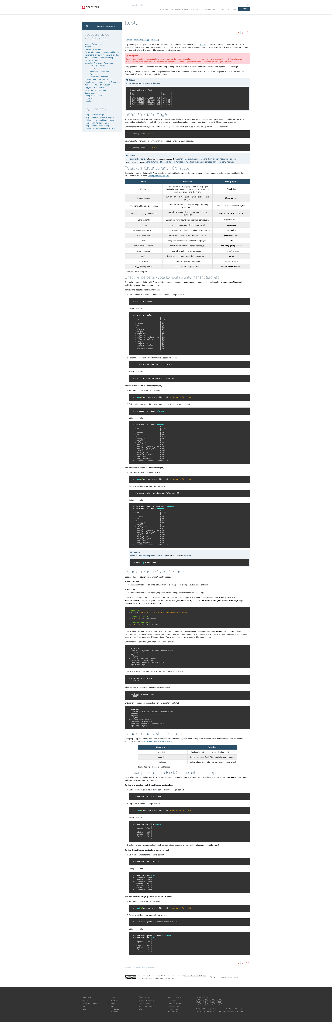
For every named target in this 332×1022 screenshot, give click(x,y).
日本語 (146, 40)
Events (112, 1004)
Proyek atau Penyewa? (99, 76)
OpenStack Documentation (106, 26)
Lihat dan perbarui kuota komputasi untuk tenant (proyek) (111, 120)
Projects (85, 1001)
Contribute (114, 1012)
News (84, 1009)
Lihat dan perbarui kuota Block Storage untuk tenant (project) (113, 128)
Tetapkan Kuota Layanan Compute (99, 117)
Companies (114, 1009)
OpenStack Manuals (146, 1001)
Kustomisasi (90, 93)
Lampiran (88, 101)
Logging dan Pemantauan (95, 87)
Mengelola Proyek (97, 66)
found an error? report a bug (226, 977)
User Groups (114, 1001)
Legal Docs (172, 1001)
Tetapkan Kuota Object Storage (98, 123)
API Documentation (146, 1006)
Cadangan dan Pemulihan (95, 90)
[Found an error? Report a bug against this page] (247, 33)
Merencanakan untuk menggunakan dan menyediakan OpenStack (113, 55)
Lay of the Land (91, 60)
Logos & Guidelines (174, 1004)
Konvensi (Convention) (94, 49)
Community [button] (196, 9)
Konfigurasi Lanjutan (93, 96)
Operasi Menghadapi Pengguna (98, 79)
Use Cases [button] (174, 9)
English (129, 40)
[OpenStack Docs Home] (87, 26)
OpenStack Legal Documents (163, 978)
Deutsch (154, 40)
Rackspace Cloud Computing (232, 1011)
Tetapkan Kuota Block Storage (97, 125)
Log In (244, 9)
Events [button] (185, 9)
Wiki (140, 1009)
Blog (222, 9)
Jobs (112, 1006)
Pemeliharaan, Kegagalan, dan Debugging (102, 82)
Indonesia (138, 40)
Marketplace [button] (210, 9)
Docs (228, 9)
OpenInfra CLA (173, 1012)
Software (162, 9)
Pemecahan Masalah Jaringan (97, 85)
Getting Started (144, 1004)
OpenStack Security (89, 1004)
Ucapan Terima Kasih (93, 44)
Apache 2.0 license (236, 1009)
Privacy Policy (173, 1009)
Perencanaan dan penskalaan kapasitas (101, 57)
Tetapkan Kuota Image (94, 115)
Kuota (92, 68)
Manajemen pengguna (99, 71)
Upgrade (88, 98)
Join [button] (234, 9)
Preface (88, 47)
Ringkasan (94, 74)
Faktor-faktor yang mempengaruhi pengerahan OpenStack (110, 52)
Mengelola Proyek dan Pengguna (99, 63)
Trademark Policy (174, 1006)
